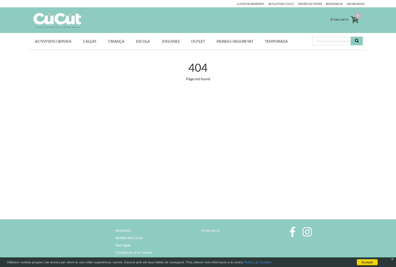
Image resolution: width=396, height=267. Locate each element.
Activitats (123, 230)
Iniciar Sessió (356, 3)
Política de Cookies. (258, 262)
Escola (143, 41)
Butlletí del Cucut (281, 3)
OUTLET (198, 41)
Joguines (170, 41)
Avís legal (123, 245)
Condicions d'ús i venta (134, 252)
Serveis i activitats (310, 3)
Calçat (89, 41)
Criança (116, 41)
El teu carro (210, 230)
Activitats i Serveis (53, 41)
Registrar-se (334, 3)
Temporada (276, 41)
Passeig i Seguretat (235, 41)
